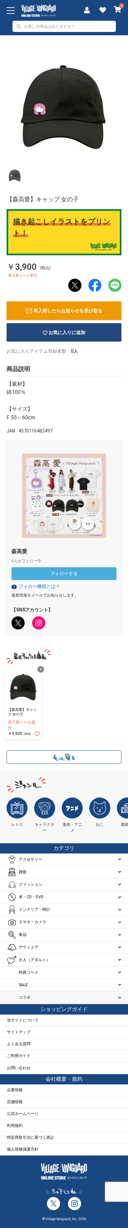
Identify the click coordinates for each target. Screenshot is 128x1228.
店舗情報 (15, 1102)
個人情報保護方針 (22, 1149)
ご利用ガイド (19, 1055)
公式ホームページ (22, 1113)
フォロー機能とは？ (36, 586)
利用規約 (15, 1125)
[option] (64, 106)
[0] (117, 10)
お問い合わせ (19, 1068)
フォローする (64, 573)
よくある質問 (19, 1044)
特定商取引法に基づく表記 (30, 1137)
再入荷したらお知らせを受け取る (67, 310)
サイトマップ (19, 1032)
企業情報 (15, 1090)
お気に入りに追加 (67, 332)
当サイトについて (22, 1020)
